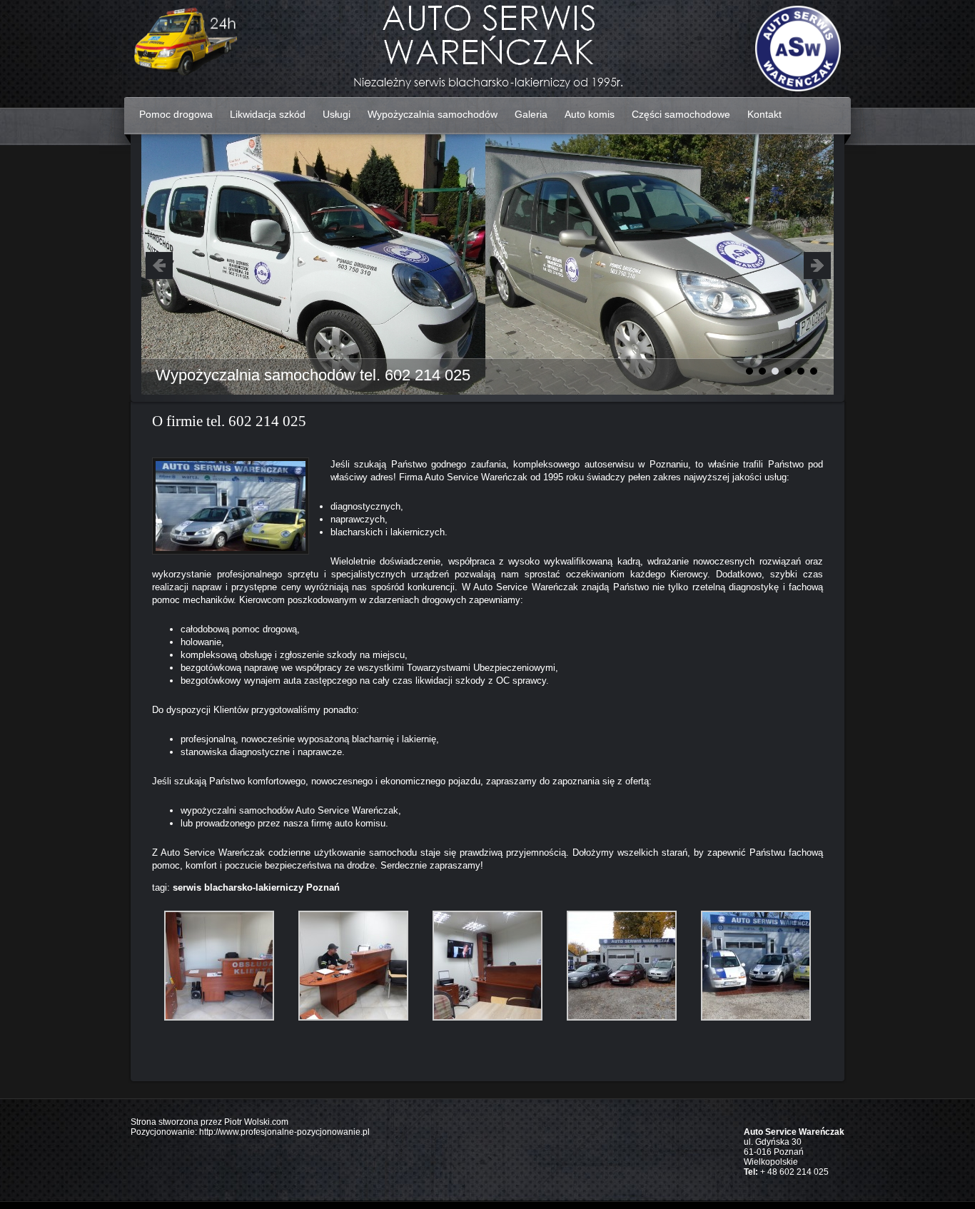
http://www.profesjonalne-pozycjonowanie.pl (284, 1132)
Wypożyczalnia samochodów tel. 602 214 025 (313, 375)
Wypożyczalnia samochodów (432, 114)
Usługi (336, 114)
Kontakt (764, 114)
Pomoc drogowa (176, 114)
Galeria (531, 114)
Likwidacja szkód (267, 114)
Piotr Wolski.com (256, 1122)
